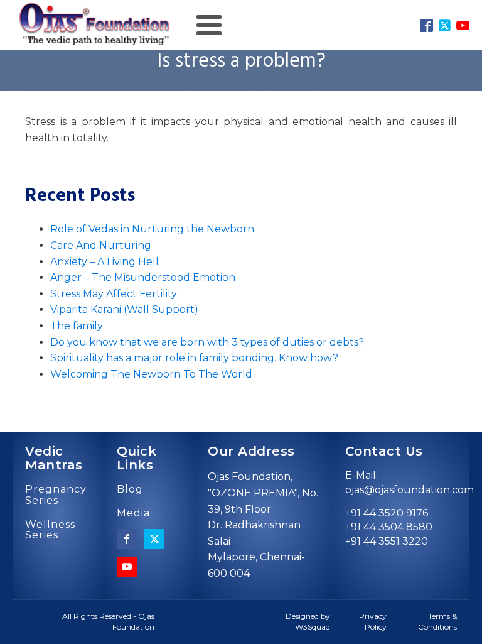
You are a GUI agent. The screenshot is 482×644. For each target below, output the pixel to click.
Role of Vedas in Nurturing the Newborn (152, 229)
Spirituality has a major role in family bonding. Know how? (194, 358)
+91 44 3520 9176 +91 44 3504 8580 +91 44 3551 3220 (388, 527)
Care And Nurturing (100, 245)
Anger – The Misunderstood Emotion (142, 277)
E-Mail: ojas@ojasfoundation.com (409, 482)
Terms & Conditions (437, 621)
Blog (130, 489)
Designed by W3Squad (308, 621)
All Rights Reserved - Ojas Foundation (108, 621)
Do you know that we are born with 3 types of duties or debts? (207, 342)
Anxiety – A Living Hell (104, 262)
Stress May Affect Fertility (113, 294)
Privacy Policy (372, 621)
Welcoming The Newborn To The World (151, 374)
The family (76, 326)
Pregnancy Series (56, 495)
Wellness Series (50, 530)
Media (133, 513)
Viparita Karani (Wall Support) (124, 309)
